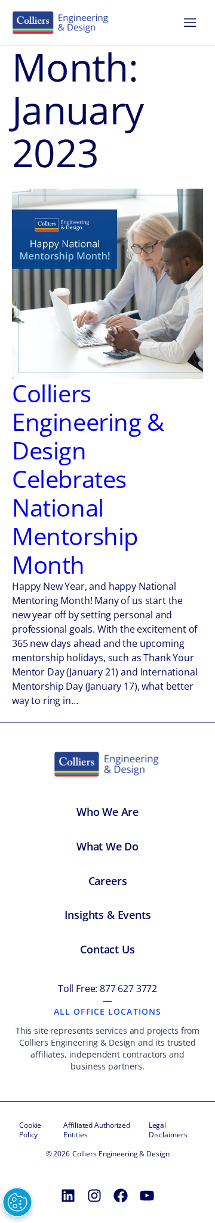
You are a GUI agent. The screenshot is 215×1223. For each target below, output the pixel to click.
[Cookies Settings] (17, 1202)
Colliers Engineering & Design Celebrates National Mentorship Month (88, 479)
